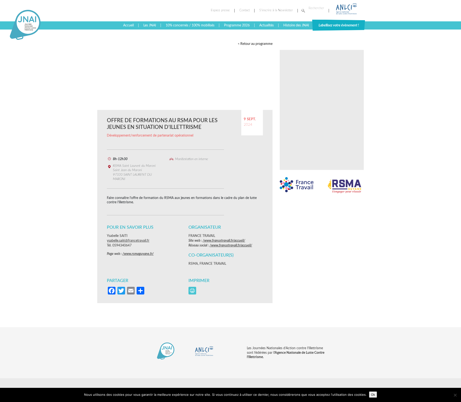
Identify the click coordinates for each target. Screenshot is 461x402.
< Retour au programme (255, 44)
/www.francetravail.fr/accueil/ (224, 240)
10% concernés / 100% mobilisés (190, 25)
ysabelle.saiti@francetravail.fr (128, 240)
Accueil (128, 25)
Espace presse (220, 10)
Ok (373, 394)
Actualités (266, 25)
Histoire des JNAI (296, 25)
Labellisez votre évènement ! (339, 25)
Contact (244, 10)
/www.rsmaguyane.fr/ (138, 254)
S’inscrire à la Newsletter (276, 10)
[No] (455, 395)
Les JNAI (149, 25)
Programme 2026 (237, 25)
